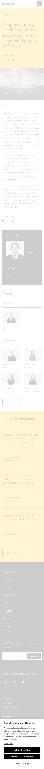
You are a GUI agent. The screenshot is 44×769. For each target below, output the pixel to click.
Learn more (8, 743)
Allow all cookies (22, 750)
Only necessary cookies (22, 757)
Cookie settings (22, 763)
